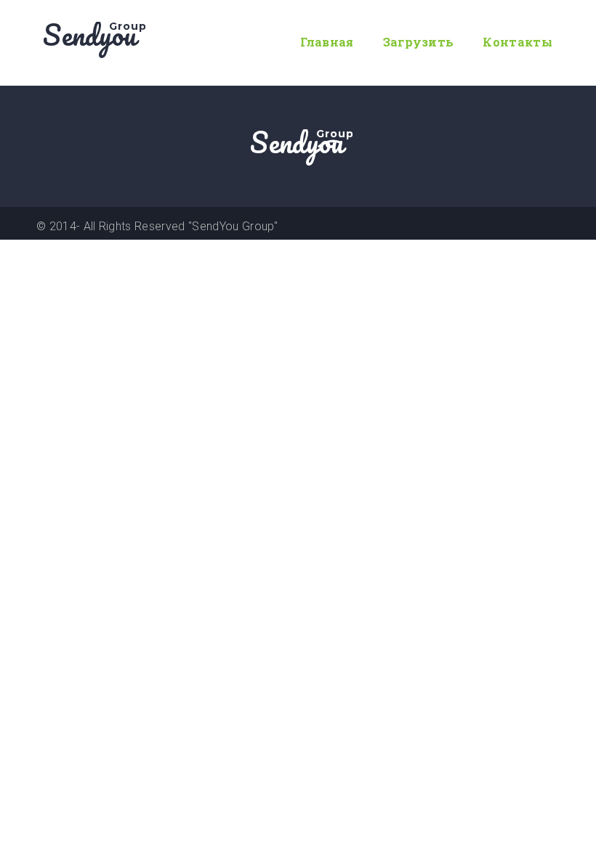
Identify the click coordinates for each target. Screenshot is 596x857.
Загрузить (418, 41)
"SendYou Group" (233, 226)
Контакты (517, 41)
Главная (326, 41)
